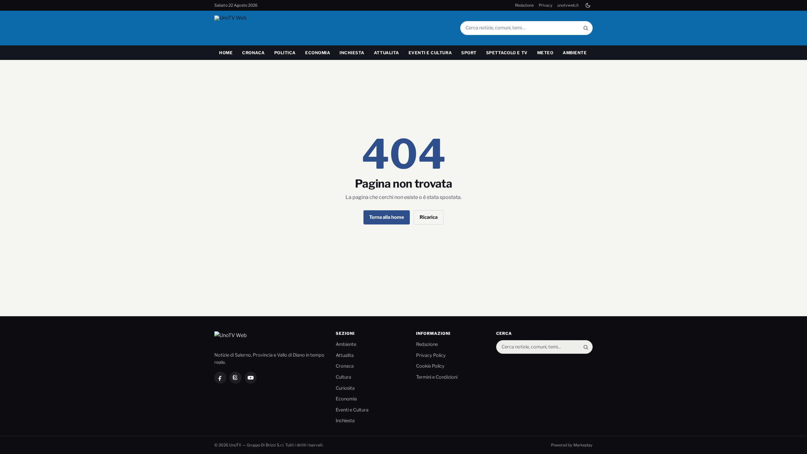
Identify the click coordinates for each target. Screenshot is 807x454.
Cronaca (253, 52)
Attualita (386, 52)
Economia (317, 52)
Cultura (343, 377)
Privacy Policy (431, 355)
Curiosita (345, 388)
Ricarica (429, 217)
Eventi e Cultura (430, 52)
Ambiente (575, 52)
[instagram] (235, 378)
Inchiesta (352, 52)
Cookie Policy (430, 366)
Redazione (524, 5)
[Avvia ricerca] (585, 27)
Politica (285, 52)
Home (226, 52)
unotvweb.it (568, 5)
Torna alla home (386, 217)
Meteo (545, 52)
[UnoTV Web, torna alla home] (242, 28)
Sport (469, 52)
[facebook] (220, 378)
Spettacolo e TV (507, 52)
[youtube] (251, 378)
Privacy (545, 5)
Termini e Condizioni (436, 377)
